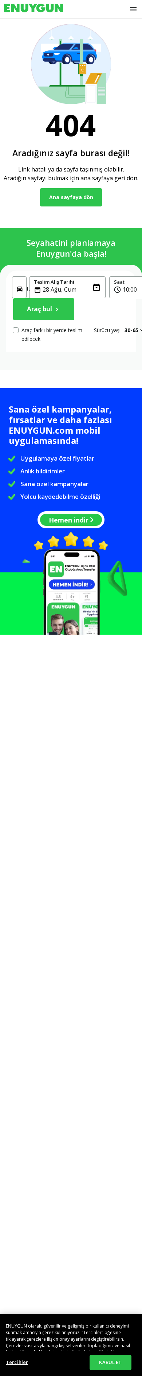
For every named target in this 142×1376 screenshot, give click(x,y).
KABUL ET (110, 1362)
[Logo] (33, 9)
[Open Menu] (133, 9)
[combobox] (72, 289)
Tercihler (17, 1362)
